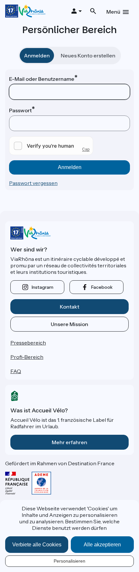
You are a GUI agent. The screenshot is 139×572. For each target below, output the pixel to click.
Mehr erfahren (69, 442)
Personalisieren (69, 561)
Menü (113, 11)
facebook (101, 287)
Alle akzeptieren (102, 544)
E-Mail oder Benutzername (41, 79)
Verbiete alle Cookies (36, 544)
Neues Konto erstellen (88, 55)
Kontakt (69, 306)
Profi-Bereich (26, 357)
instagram (42, 287)
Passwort (20, 110)
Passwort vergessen (33, 183)
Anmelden (37, 55)
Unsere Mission (69, 324)
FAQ (15, 371)
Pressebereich (28, 342)
